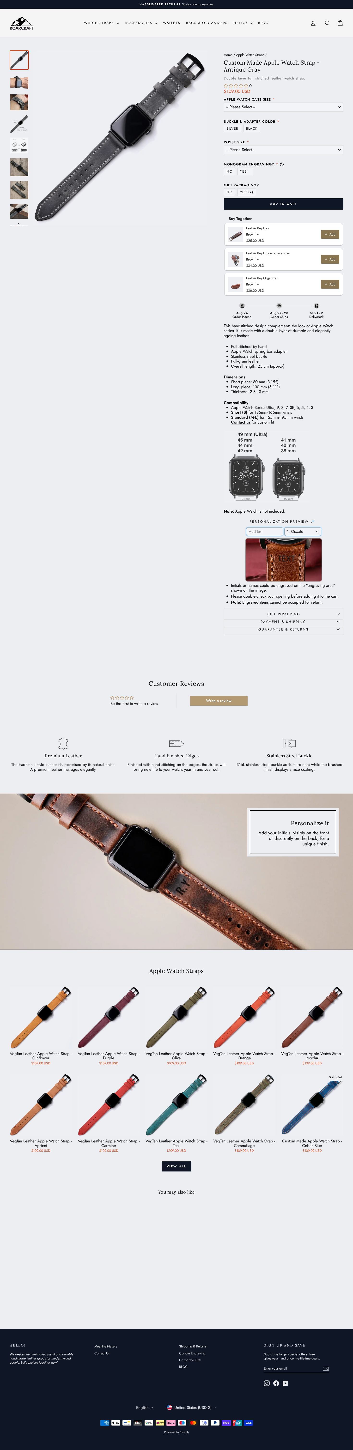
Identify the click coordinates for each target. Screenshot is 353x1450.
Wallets (171, 22)
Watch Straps (99, 22)
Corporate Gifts (190, 1360)
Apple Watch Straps (250, 54)
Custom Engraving (192, 1353)
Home (228, 54)
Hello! (241, 22)
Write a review (218, 701)
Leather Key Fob (257, 228)
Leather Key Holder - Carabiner (268, 253)
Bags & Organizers (207, 22)
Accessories (139, 22)
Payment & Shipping (283, 621)
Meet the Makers (105, 1346)
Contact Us (102, 1353)
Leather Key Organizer (262, 278)
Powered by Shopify (176, 1432)
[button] (236, 86)
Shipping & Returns (193, 1346)
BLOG (263, 22)
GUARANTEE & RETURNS (283, 629)
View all (177, 1166)
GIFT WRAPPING (283, 614)
